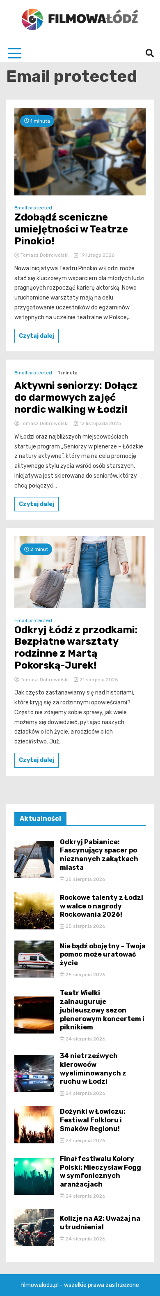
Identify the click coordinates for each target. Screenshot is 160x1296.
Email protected (33, 208)
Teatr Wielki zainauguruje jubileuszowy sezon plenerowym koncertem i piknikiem (102, 1010)
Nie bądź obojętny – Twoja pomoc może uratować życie (103, 954)
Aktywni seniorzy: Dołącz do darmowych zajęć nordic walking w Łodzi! (76, 397)
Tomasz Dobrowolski (44, 255)
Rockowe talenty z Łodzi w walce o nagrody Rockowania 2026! (101, 906)
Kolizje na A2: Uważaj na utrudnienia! (100, 1223)
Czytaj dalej (36, 335)
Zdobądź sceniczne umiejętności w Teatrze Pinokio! (71, 229)
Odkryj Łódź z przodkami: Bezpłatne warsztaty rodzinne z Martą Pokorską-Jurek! (76, 647)
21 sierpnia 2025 (98, 680)
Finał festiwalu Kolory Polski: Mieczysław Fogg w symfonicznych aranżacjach (100, 1171)
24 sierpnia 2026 (84, 1039)
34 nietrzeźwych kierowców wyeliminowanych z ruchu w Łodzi (93, 1068)
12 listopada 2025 (99, 423)
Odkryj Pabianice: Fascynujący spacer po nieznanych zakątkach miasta (99, 854)
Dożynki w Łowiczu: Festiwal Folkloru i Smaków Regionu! (93, 1120)
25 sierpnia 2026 (84, 879)
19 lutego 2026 (96, 255)
